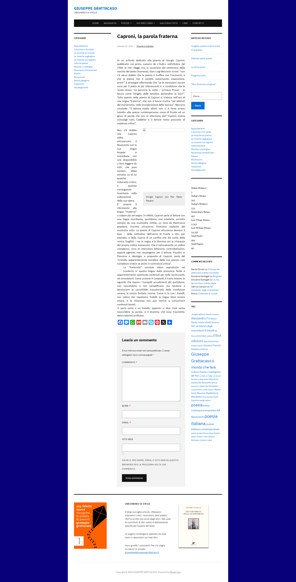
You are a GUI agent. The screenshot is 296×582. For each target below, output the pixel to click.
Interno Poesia (198, 371)
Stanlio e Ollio (202, 437)
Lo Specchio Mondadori (207, 386)
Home (95, 23)
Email (126, 422)
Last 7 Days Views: (200, 220)
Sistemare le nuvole (208, 293)
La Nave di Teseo (206, 376)
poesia (197, 404)
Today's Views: (199, 196)
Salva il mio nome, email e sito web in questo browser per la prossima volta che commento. (150, 464)
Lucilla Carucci (208, 390)
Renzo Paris (208, 433)
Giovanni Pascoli (212, 345)
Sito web (127, 439)
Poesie (125, 23)
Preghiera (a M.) (198, 75)
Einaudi (209, 330)
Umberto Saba (206, 440)
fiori (217, 341)
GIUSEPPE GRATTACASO (95, 8)
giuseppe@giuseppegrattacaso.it (142, 552)
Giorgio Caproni (197, 346)
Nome (126, 405)
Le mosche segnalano (84, 56)
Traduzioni (79, 84)
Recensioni (79, 77)
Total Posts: (197, 236)
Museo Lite (175, 572)
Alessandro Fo (200, 318)
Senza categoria (81, 80)
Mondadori (196, 396)
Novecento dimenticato (85, 70)
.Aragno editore (198, 314)
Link (185, 23)
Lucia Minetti (196, 389)
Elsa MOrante (209, 341)
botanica (215, 322)
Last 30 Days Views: (201, 227)
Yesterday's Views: (201, 212)
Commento (129, 362)
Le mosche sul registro (85, 59)
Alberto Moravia (212, 314)
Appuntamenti (81, 45)
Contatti (198, 23)
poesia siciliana (197, 433)
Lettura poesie (81, 63)
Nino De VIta (208, 397)
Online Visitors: (199, 188)
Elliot (199, 335)
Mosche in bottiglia (83, 66)
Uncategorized (81, 87)
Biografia (110, 23)
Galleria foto (169, 23)
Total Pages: (197, 244)
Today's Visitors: (199, 204)
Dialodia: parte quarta (201, 58)
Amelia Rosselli (204, 322)
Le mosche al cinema (84, 52)
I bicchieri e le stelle (84, 49)
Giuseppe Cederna (199, 349)
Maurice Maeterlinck (207, 393)
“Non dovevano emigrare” (203, 84)
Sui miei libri (144, 23)
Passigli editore (205, 400)
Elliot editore (207, 336)
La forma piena (198, 67)
